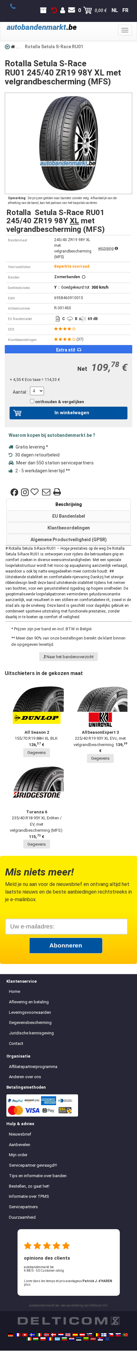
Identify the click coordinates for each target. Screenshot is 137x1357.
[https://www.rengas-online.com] (103, 1334)
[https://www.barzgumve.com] (64, 1339)
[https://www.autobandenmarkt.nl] (60, 1334)
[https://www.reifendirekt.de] (10, 1334)
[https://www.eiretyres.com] (28, 1339)
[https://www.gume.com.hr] (71, 1339)
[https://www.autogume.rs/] (100, 1339)
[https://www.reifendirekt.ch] (24, 1334)
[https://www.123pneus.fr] (17, 1334)
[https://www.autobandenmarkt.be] (96, 1334)
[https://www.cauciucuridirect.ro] (50, 1339)
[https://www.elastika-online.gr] (57, 1339)
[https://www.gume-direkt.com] (89, 1334)
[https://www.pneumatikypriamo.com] (118, 1334)
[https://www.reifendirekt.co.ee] (78, 1339)
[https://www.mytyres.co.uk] (67, 1334)
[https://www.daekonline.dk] (53, 1334)
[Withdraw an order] (54, 10)
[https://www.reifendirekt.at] (82, 1334)
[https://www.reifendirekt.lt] (86, 1339)
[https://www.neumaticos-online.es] (75, 1334)
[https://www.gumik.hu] (35, 1339)
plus (27, 1284)
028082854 (16, 6)
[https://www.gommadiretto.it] (39, 1334)
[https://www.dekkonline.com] (46, 1334)
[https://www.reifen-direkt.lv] (93, 1339)
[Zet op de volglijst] (35, 492)
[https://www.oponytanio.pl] (43, 1339)
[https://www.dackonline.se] (32, 1334)
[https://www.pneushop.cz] (110, 1334)
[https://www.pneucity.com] (125, 1334)
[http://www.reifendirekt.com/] (107, 1339)
